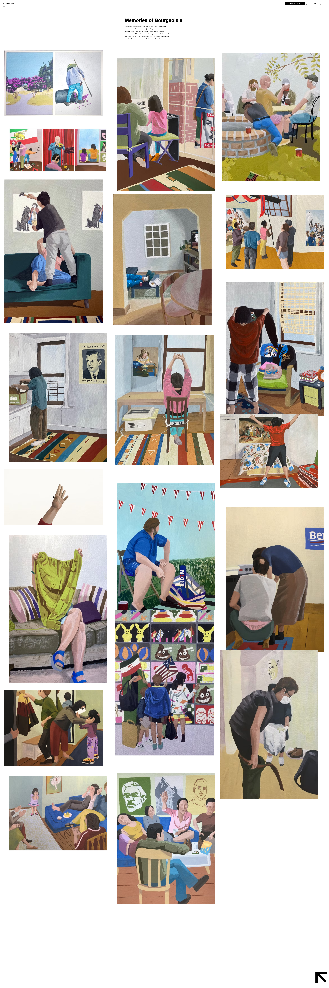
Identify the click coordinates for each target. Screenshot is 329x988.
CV (4, 6)
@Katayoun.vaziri (9, 3)
